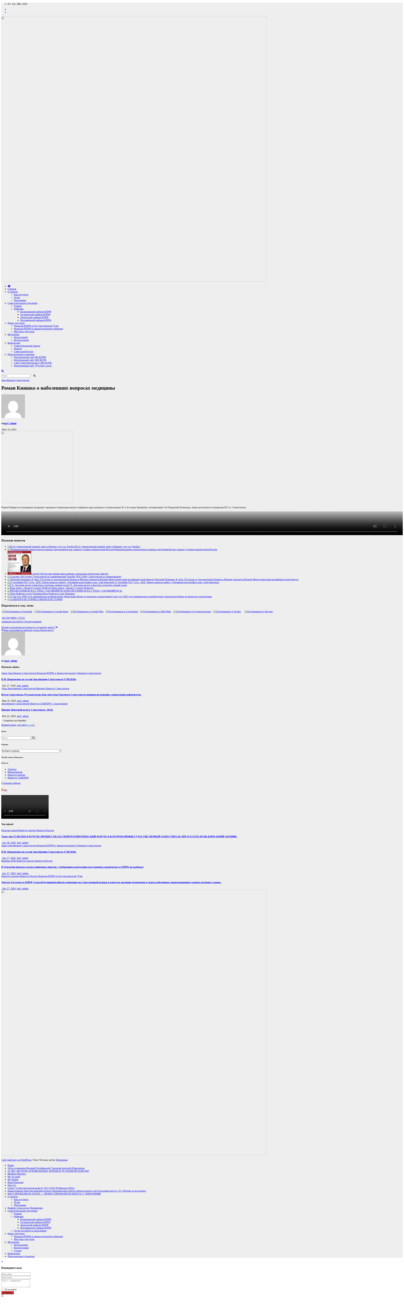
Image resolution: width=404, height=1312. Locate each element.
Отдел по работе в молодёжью (30, 1230)
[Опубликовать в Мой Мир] (155, 611)
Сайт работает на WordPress (16, 1160)
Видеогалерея (21, 340)
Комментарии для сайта (18, 725)
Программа (20, 300)
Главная (12, 289)
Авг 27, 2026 (9, 858)
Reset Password (15, 1182)
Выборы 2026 (9, 860)
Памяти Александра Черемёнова (25, 1208)
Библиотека (14, 343)
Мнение (40, 688)
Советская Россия (23, 351)
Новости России (45, 830)
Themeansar (62, 1160)
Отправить (8, 1292)
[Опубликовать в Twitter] (227, 611)
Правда (18, 348)
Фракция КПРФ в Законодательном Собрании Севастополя (69, 673)
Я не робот (11, 1289)
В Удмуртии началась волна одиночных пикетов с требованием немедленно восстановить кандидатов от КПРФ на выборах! (72, 867)
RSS (5, 790)
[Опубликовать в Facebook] (17, 611)
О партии (13, 291)
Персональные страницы (21, 354)
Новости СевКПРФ (41, 703)
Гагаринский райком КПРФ (35, 314)
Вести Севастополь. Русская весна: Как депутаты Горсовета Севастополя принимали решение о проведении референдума (71, 694)
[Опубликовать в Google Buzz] (51, 611)
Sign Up (12, 1185)
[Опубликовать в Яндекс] (259, 611)
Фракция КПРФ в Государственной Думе (36, 326)
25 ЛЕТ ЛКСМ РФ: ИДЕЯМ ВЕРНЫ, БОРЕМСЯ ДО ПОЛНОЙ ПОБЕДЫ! (48, 1171)
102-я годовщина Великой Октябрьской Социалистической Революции (46, 1168)
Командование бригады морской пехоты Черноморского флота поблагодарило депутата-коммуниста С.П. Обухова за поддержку (77, 1191)
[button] (2, 371)
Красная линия (9, 830)
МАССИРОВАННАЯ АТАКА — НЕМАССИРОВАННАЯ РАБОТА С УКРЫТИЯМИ (54, 1193)
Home (11, 1165)
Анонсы (12, 769)
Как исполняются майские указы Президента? (28, 630)
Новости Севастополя (57, 688)
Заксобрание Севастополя (15, 380)
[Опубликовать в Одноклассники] (192, 611)
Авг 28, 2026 (9, 842)
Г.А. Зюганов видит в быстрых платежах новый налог (98, 585)
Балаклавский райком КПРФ (35, 311)
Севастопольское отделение (23, 303)
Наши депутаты (16, 323)
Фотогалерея (21, 337)
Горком (18, 306)
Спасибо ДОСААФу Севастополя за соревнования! (93, 576)
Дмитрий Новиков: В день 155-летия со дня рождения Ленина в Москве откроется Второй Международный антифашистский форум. (226, 579)
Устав (17, 297)
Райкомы (19, 308)
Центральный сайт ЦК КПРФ (30, 357)
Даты (4, 688)
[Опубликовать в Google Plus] (87, 611)
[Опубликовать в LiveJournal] (122, 611)
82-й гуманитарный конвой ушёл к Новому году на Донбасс (107, 546)
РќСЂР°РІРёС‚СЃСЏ (13, 618)
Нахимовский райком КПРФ (35, 320)
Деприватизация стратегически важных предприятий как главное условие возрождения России (165, 549)
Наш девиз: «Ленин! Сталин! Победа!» (73, 588)
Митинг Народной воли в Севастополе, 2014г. (27, 709)
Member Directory (17, 1173)
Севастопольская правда (27, 345)
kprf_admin (10, 423)
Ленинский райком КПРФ (34, 317)
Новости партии (16, 775)
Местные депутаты (24, 331)
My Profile (13, 1179)
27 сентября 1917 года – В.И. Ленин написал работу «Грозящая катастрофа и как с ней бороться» (167, 582)
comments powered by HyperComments (21, 621)
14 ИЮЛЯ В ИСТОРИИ (49, 599)
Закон (4, 673)
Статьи (17, 1250)
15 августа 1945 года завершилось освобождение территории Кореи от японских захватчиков (161, 596)
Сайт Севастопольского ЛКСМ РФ (33, 362)
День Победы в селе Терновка (58, 593)
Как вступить (21, 294)
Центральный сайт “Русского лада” (33, 365)
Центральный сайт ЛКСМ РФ (30, 360)
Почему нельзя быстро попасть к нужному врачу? (28, 627)
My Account (14, 1176)
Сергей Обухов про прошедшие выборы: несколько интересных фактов (69, 573)
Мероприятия (15, 772)
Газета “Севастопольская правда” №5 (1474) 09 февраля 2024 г (41, 1188)
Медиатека (13, 334)
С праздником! (60, 703)
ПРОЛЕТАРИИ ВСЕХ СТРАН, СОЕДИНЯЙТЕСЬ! (94, 590)
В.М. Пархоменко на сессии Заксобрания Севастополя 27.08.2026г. (38, 679)
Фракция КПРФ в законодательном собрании (38, 328)
